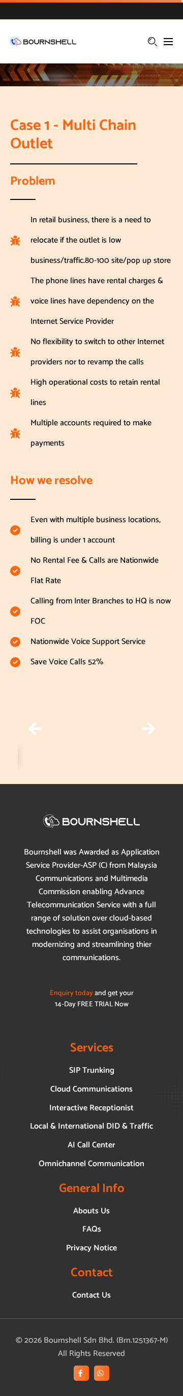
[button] (35, 729)
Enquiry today (71, 993)
